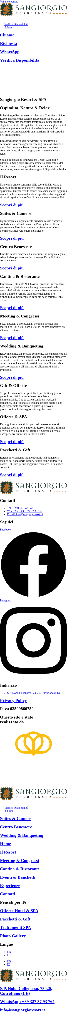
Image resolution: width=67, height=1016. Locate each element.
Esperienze (10, 885)
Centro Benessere (16, 827)
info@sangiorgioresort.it (22, 1010)
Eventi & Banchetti (17, 877)
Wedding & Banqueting (21, 835)
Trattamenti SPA (15, 927)
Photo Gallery (13, 936)
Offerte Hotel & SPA (19, 910)
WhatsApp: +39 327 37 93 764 (27, 1001)
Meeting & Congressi (19, 860)
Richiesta (8, 43)
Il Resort (8, 852)
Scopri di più (12, 205)
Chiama (7, 35)
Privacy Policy (13, 700)
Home (5, 843)
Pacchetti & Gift (15, 919)
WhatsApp (9, 51)
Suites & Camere (15, 818)
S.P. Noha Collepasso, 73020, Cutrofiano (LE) (26, 991)
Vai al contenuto (9, 1)
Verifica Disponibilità (19, 60)
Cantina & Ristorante (20, 869)
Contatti (7, 894)
